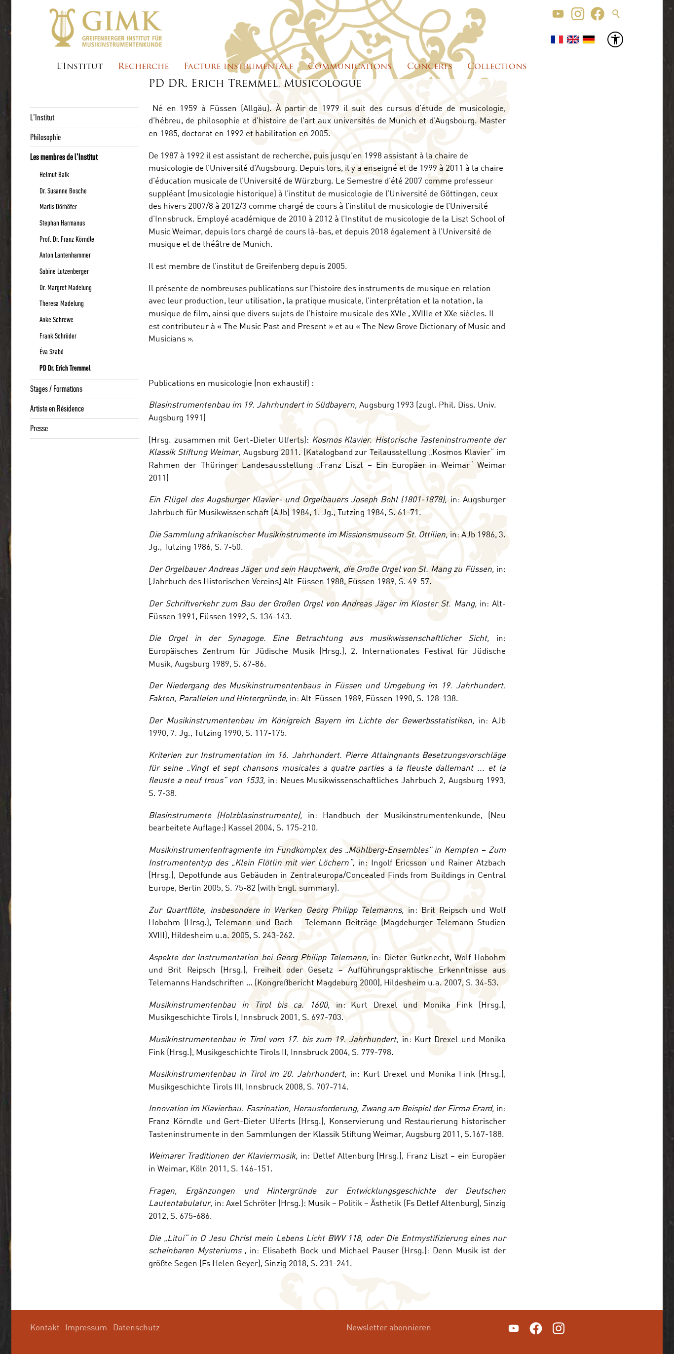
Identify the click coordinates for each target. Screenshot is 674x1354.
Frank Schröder (57, 335)
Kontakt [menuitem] (45, 1327)
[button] (558, 14)
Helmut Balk (54, 174)
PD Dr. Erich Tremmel (64, 368)
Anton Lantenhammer (65, 255)
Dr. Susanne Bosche (63, 190)
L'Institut (79, 67)
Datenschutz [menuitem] (136, 1327)
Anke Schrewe (56, 319)
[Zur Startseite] (106, 27)
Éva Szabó (51, 351)
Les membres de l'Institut (64, 156)
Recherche (143, 67)
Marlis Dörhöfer (58, 206)
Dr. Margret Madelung (65, 287)
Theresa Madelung (61, 303)
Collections (497, 67)
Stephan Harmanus (62, 222)
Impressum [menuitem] (86, 1327)
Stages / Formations (56, 388)
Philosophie (45, 136)
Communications (350, 67)
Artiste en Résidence (57, 408)
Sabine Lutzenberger (64, 271)
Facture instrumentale (238, 67)
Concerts (429, 67)
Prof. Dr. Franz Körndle (66, 239)
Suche (616, 14)
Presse (39, 427)
